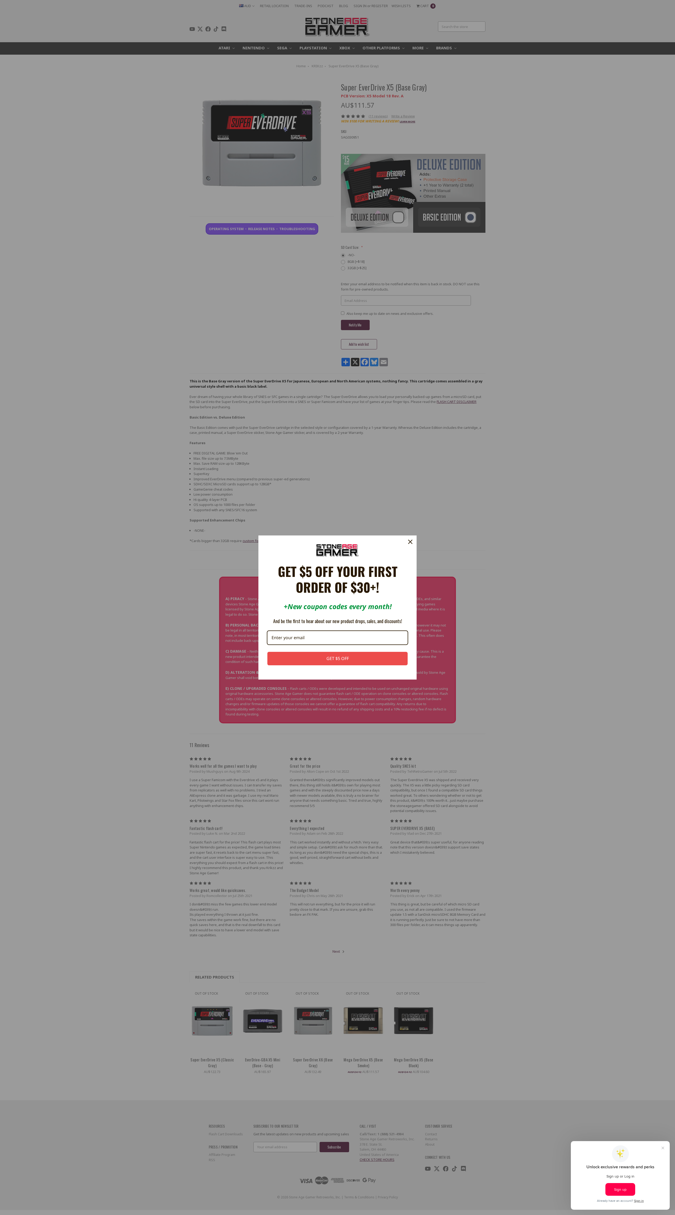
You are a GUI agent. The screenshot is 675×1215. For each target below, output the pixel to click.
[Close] (410, 541)
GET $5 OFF (337, 658)
